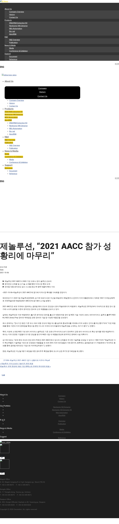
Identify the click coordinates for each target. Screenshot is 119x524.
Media (62, 429)
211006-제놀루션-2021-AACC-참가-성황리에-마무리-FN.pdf (26, 360)
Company (61, 396)
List (3, 375)
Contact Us (62, 401)
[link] (2, 451)
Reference (62, 438)
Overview (61, 421)
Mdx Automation (62, 413)
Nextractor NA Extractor (62, 407)
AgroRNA (61, 415)
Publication (62, 424)
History (61, 399)
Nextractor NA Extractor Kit (62, 410)
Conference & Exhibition (62, 432)
